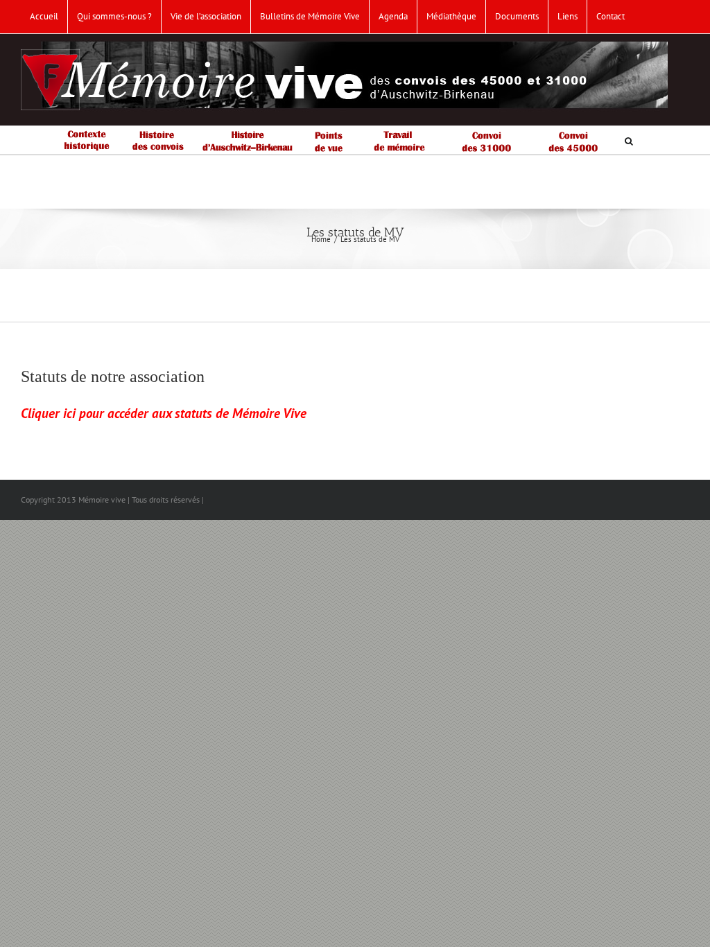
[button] (629, 140)
